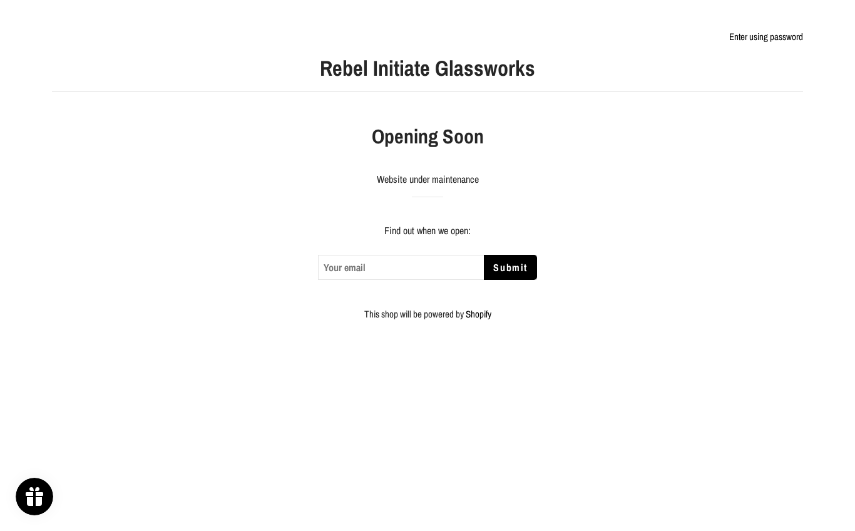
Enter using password (766, 36)
